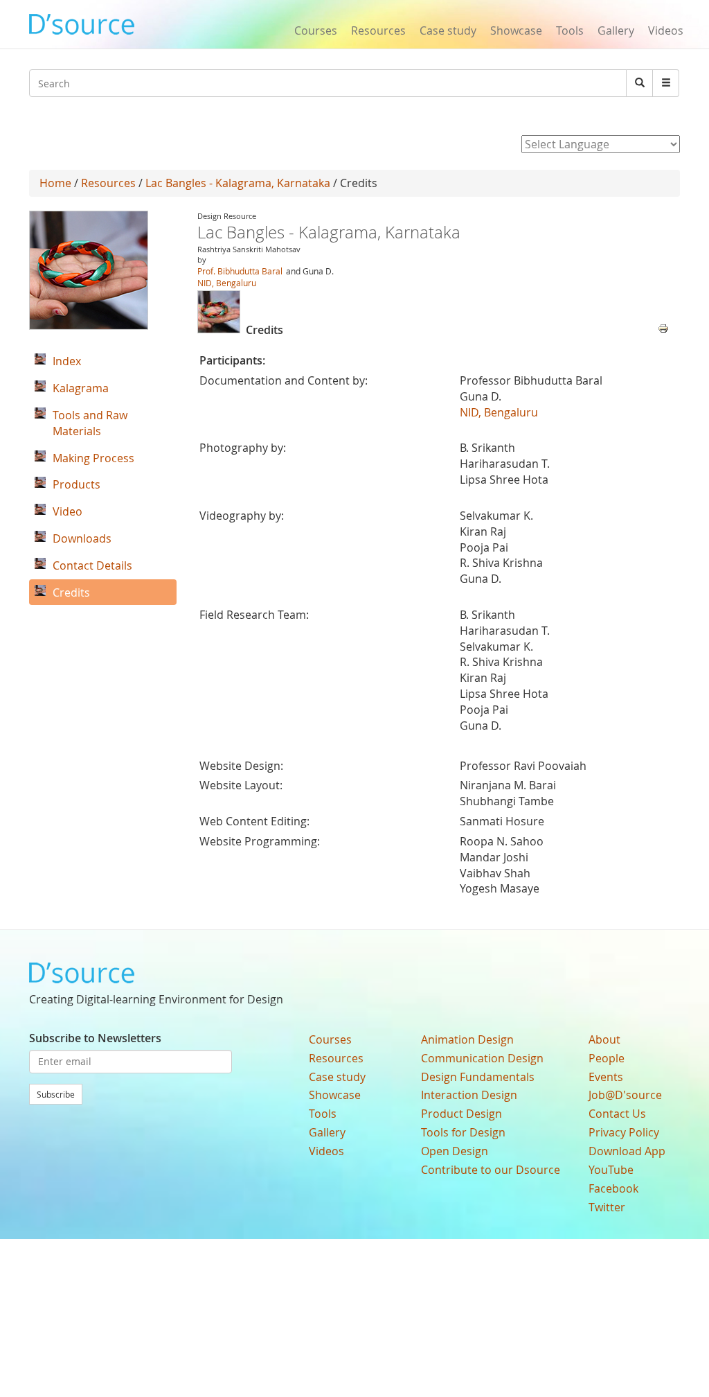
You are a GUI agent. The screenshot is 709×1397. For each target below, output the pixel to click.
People (607, 1058)
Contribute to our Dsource (490, 1169)
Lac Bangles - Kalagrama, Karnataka (237, 183)
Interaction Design (469, 1094)
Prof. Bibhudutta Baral (239, 270)
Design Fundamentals (478, 1076)
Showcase (516, 30)
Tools (570, 30)
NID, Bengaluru (226, 282)
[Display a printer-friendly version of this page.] (663, 327)
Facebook (613, 1188)
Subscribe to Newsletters (95, 1038)
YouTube (611, 1169)
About (604, 1039)
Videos (665, 30)
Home (55, 183)
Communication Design (482, 1058)
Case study (448, 30)
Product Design (461, 1113)
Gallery (616, 30)
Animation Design (467, 1039)
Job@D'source (625, 1094)
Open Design (454, 1151)
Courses (315, 30)
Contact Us (617, 1113)
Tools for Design (463, 1132)
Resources (378, 30)
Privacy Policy (624, 1132)
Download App (627, 1151)
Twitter (607, 1207)
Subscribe (56, 1094)
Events (606, 1076)
